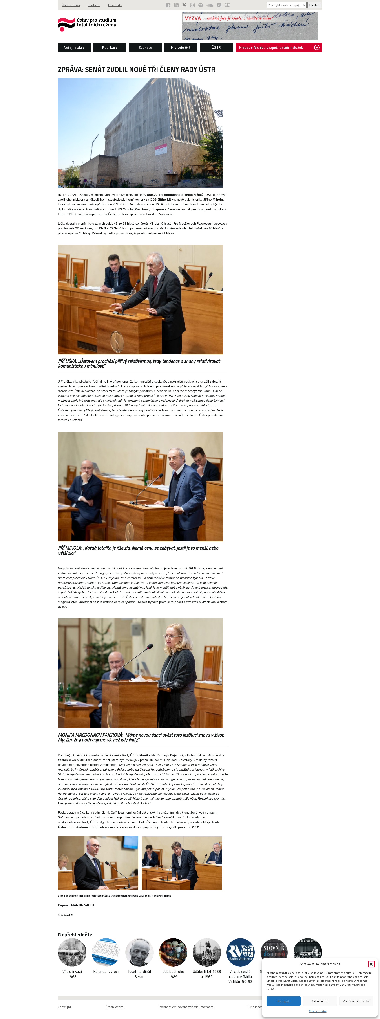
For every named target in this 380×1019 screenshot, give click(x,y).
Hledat (314, 5)
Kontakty (94, 5)
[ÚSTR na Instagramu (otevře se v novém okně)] (192, 5)
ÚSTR (216, 47)
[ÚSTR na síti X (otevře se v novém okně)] (184, 5)
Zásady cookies (318, 1011)
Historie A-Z (181, 47)
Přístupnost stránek (261, 1007)
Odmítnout (320, 1001)
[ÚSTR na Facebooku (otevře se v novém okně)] (168, 5)
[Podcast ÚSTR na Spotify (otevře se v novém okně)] (201, 5)
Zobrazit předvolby (356, 1001)
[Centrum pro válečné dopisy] (250, 38)
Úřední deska (71, 5)
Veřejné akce (74, 47)
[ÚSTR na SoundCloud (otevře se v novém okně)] (210, 5)
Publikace (110, 47)
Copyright (64, 1007)
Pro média (115, 5)
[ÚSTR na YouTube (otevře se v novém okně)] (176, 5)
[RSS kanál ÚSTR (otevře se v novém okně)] (219, 5)
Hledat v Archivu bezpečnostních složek (271, 47)
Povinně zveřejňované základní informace (186, 1007)
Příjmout (284, 1001)
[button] (371, 964)
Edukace (145, 47)
